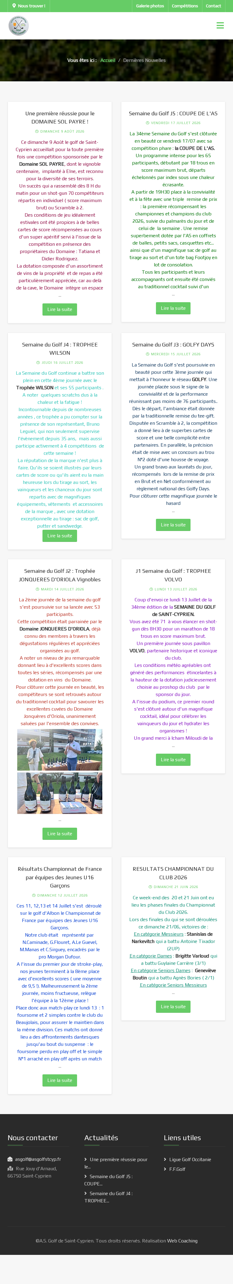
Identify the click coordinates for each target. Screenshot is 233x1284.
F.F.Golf (177, 1169)
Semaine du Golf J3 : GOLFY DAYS (173, 344)
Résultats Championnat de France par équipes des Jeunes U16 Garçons (60, 877)
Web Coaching (182, 1241)
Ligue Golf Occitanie (190, 1159)
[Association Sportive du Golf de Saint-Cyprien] (19, 25)
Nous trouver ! (31, 5)
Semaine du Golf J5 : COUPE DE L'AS (173, 113)
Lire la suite (59, 309)
